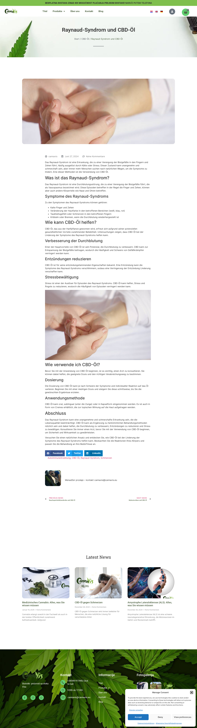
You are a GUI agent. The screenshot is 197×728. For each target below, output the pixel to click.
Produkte (57, 11)
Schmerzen (106, 458)
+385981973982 (75, 681)
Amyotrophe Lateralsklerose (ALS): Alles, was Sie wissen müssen (150, 604)
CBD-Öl (75, 458)
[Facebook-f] (24, 697)
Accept (138, 717)
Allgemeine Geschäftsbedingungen (169, 723)
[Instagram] (32, 697)
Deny (160, 717)
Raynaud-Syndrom (90, 458)
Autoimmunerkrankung (59, 458)
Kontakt (89, 11)
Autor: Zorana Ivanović (81, 474)
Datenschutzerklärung (146, 723)
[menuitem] (151, 11)
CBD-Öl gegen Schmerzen (89, 602)
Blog (100, 11)
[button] (191, 692)
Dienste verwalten (136, 710)
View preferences (182, 717)
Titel (44, 11)
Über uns (75, 11)
